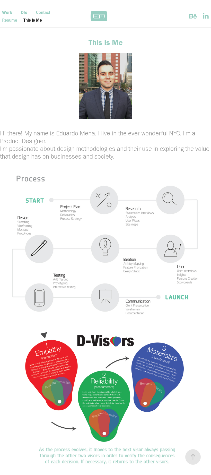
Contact (43, 12)
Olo (24, 12)
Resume (9, 20)
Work (7, 12)
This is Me (32, 20)
